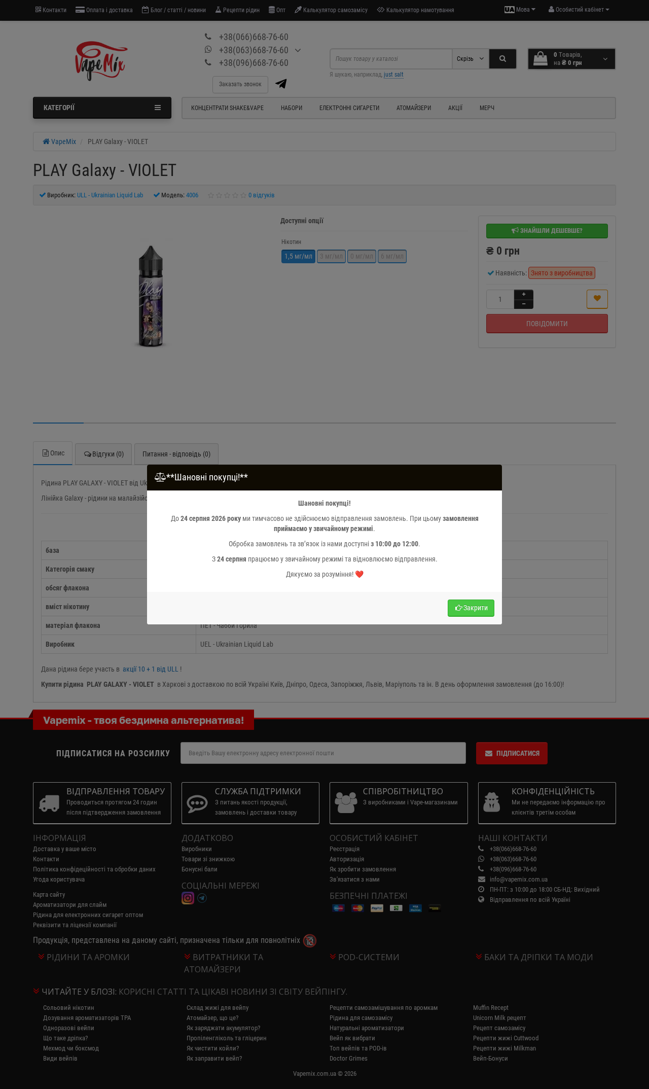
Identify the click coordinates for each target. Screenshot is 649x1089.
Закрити (475, 608)
